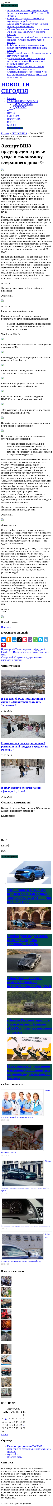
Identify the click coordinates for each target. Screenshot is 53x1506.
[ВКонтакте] (3, 639)
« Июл (4, 1434)
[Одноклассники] (8, 639)
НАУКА (11, 113)
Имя (3, 840)
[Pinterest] (3, 645)
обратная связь (14, 1457)
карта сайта (13, 1454)
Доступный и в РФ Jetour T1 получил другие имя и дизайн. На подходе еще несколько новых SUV (26, 61)
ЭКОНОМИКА (15, 128)
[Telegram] (46, 639)
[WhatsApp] (35, 639)
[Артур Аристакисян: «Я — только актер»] (6, 1353)
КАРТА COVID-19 (23, 104)
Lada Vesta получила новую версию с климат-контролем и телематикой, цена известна (27, 48)
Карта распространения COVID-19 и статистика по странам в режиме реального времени (29, 1449)
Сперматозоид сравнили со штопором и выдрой (21, 658)
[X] (19, 639)
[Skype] (40, 639)
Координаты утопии (8, 1153)
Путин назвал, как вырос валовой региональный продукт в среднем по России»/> (24, 746)
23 (24, 1425)
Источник (6, 627)
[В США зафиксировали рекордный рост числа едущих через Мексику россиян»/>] (6, 1307)
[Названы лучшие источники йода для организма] (6, 1296)
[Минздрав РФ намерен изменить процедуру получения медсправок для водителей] (6, 1386)
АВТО (10, 110)
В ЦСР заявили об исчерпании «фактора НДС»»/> (21, 789)
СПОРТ (11, 122)
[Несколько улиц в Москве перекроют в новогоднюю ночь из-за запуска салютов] (6, 1329)
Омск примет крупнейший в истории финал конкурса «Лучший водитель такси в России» (29, 40)
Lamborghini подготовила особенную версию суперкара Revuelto (25, 19)
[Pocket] (24, 639)
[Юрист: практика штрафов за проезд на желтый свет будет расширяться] (6, 1397)
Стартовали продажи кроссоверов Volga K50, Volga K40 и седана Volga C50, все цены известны (27, 74)
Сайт (3, 851)
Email (4, 845)
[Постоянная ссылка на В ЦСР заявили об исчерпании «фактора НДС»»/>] (23, 782)
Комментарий (8, 816)
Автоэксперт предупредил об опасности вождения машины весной (25, 1226)
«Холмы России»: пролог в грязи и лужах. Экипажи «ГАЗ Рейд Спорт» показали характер (28, 32)
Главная (11, 98)
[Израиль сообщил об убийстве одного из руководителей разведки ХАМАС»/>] (6, 1364)
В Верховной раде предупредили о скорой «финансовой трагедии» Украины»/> (23, 702)
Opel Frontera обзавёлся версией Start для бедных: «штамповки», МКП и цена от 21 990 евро (28, 13)
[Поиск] (2, 3)
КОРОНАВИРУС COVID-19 (22, 101)
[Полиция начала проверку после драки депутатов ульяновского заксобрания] (6, 1285)
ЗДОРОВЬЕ (19, 107)
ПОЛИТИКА (13, 119)
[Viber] (30, 639)
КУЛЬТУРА (13, 116)
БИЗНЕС (12, 125)
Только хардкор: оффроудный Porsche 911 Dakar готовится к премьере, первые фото (25, 652)
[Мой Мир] (14, 639)
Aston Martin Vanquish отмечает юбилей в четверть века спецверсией (27, 25)
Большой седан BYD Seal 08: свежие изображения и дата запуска (25, 67)
